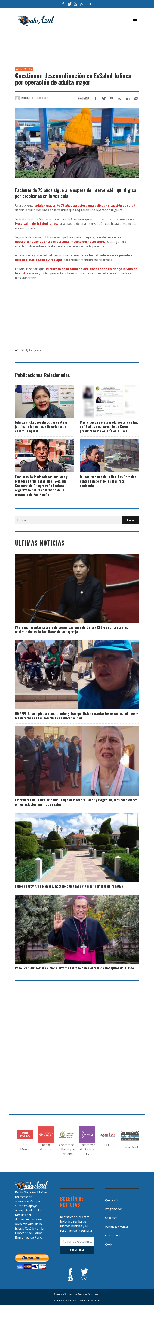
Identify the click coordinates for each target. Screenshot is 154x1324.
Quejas (109, 1244)
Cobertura (111, 1218)
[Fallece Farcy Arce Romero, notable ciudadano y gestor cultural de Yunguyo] (71, 847)
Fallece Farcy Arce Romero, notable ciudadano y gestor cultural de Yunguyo (69, 886)
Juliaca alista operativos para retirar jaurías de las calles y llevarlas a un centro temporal (41, 426)
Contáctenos (113, 1235)
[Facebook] (63, 4)
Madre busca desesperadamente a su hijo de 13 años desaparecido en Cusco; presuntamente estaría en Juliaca (109, 426)
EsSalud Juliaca (26, 350)
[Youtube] (75, 4)
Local (19, 68)
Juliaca (38, 350)
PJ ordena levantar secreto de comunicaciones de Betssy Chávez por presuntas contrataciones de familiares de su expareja (71, 629)
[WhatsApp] (82, 4)
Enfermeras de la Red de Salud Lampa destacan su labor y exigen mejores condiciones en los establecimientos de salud (76, 802)
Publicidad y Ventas (116, 1226)
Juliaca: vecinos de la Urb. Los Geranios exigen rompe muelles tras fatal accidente (108, 481)
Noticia (28, 68)
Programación (113, 1209)
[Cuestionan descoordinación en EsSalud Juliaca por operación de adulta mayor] (77, 143)
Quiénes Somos (115, 1200)
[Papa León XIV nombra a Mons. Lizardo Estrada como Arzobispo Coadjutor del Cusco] (71, 929)
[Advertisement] (83, 43)
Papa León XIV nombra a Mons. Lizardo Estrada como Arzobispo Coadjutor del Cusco (74, 967)
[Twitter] (69, 4)
